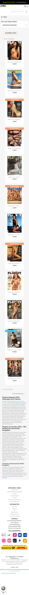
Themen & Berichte (14, 501)
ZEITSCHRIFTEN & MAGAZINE (14, 492)
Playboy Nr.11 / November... (14, 148)
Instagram (14, 552)
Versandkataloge (14, 495)
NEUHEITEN (14, 490)
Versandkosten (6, 475)
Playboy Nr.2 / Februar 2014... (14, 350)
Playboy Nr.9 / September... (14, 62)
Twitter (2, 552)
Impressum (14, 506)
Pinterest (10, 552)
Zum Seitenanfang (18, 394)
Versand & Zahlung (14, 516)
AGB (14, 510)
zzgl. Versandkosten (14, 571)
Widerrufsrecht (15, 514)
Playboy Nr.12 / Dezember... (14, 119)
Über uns (14, 508)
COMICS (14, 493)
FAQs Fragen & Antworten (14, 499)
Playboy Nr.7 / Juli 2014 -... (14, 206)
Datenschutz (14, 512)
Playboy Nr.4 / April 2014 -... (14, 292)
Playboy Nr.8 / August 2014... (14, 90)
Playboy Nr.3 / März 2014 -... (14, 321)
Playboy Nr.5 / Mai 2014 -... (14, 263)
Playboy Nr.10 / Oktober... (14, 177)
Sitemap (14, 497)
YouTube (6, 552)
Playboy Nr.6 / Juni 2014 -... (14, 234)
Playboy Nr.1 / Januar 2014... (14, 378)
